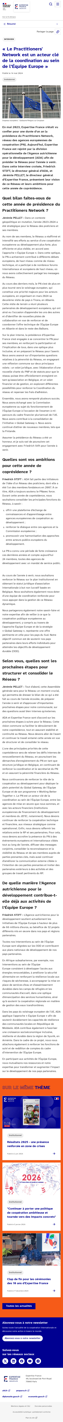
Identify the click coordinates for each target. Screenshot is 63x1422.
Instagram (38, 1361)
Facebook (22, 1361)
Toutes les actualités (19, 1306)
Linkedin (13, 1361)
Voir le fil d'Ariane (9, 17)
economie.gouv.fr (36, 1397)
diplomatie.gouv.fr (10, 1397)
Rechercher (51, 4)
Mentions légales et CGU (20, 1406)
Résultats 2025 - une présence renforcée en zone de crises (28, 1144)
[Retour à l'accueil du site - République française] (22, 6)
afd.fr (4, 1391)
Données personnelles (43, 1406)
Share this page (58, 32)
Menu (58, 4)
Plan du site (30, 1418)
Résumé (11, 24)
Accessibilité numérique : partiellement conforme (31, 1412)
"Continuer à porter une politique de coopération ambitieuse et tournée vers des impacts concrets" (31, 1212)
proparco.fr (21, 1391)
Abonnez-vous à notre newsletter (22, 1338)
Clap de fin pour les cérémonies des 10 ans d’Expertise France (29, 1281)
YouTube (30, 1361)
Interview (9, 39)
